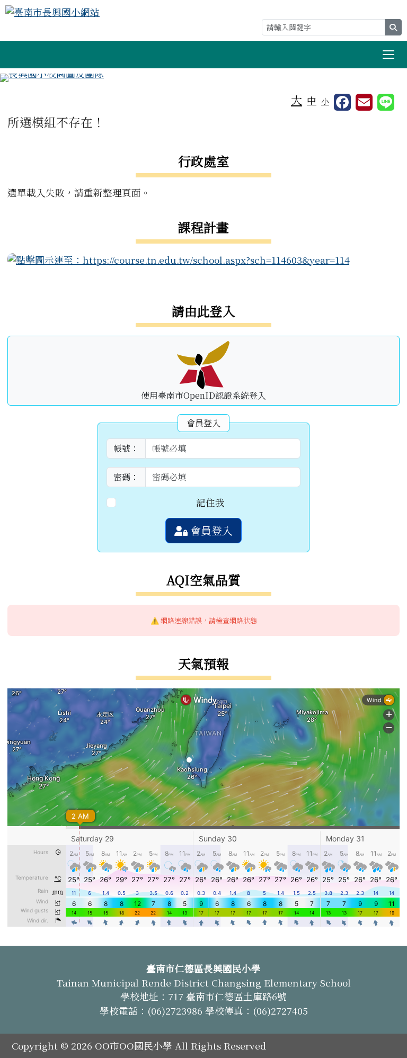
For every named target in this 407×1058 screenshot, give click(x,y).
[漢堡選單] (388, 54)
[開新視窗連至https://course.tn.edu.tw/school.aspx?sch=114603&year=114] (178, 258)
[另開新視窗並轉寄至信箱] (364, 102)
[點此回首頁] (203, 78)
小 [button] (325, 100)
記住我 (210, 502)
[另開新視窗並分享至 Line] (385, 102)
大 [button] (296, 99)
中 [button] (311, 100)
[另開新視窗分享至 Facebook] (342, 102)
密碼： (126, 477)
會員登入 (210, 530)
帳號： (126, 448)
